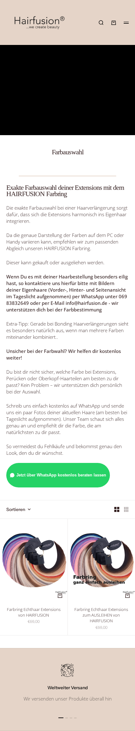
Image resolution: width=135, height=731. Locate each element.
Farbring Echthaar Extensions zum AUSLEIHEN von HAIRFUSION (101, 616)
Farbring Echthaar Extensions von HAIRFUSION (34, 613)
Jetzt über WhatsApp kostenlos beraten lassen (61, 475)
